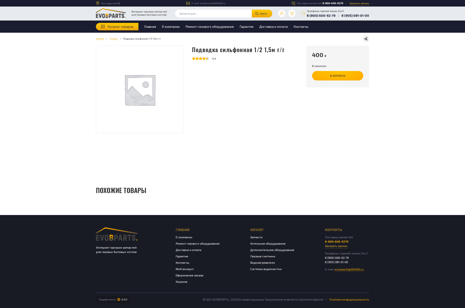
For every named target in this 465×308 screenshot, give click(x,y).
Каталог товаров (120, 27)
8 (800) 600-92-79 (321, 15)
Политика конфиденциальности (349, 299)
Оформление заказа (189, 275)
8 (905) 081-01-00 (355, 15)
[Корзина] (292, 13)
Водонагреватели (262, 262)
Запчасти (256, 237)
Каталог (257, 230)
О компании (171, 27)
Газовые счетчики (262, 256)
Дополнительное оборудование (272, 250)
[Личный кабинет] (281, 13)
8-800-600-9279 (332, 3)
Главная (150, 27)
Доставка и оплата (273, 27)
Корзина (181, 281)
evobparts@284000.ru (213, 3)
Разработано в (107, 299)
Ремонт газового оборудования (209, 27)
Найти (263, 13)
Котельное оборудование (268, 243)
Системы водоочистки (266, 269)
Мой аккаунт (185, 269)
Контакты (301, 27)
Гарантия (246, 27)
